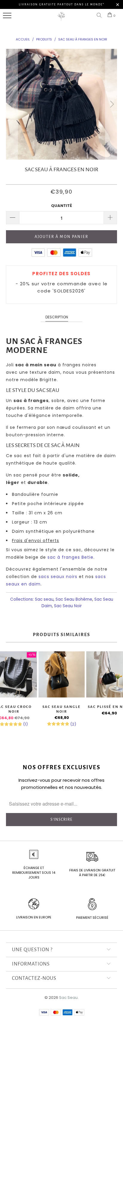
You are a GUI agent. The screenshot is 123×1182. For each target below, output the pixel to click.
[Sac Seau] (61, 19)
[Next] (111, 104)
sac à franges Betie (70, 557)
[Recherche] (100, 16)
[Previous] (12, 104)
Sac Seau (68, 997)
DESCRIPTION (56, 317)
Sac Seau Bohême (74, 599)
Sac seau (44, 599)
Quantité (61, 205)
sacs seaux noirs (58, 577)
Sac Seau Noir (68, 606)
